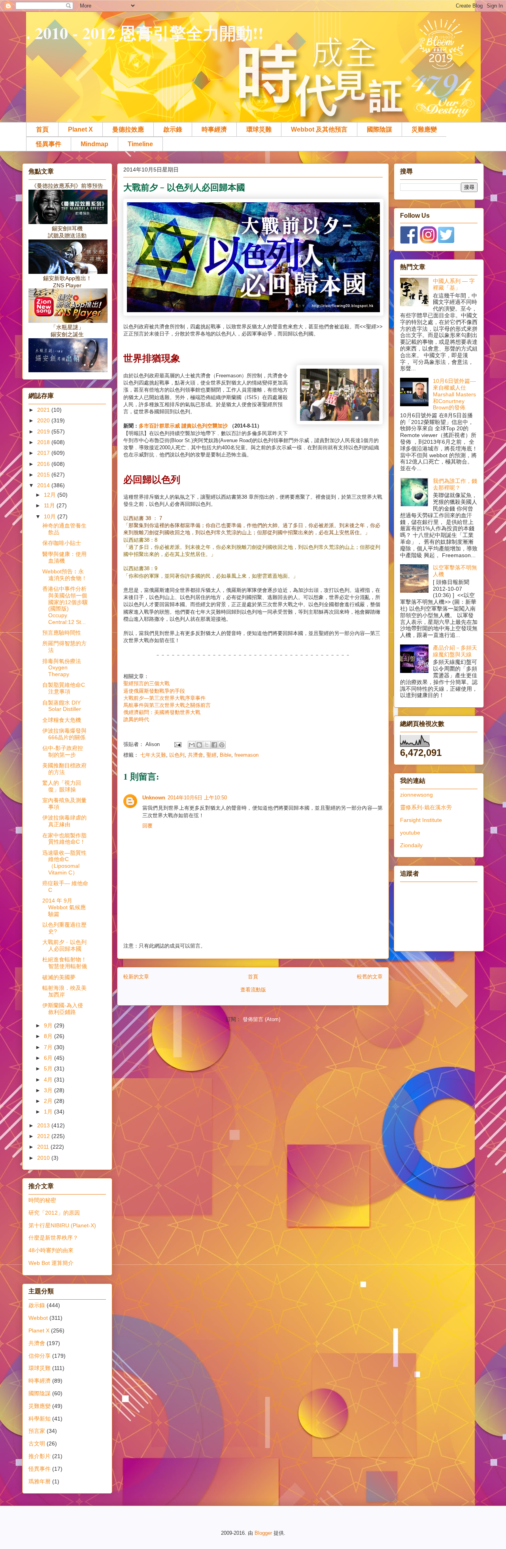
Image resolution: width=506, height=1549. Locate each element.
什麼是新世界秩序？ (53, 1237)
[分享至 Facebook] (214, 745)
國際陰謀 (379, 129)
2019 (44, 431)
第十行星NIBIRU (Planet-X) (62, 1225)
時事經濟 (214, 129)
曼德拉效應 (128, 129)
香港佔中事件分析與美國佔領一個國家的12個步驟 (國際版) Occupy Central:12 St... (65, 605)
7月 (49, 1047)
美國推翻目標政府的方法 (64, 768)
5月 (49, 1068)
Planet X (80, 129)
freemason (246, 755)
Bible (225, 755)
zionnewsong (416, 794)
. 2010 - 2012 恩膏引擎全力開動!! (145, 33)
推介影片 (39, 1456)
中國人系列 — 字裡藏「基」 (454, 284)
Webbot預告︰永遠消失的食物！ (64, 574)
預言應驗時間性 (61, 632)
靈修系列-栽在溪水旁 (426, 807)
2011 (44, 1147)
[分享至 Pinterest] (222, 745)
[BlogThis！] (199, 745)
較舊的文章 (370, 977)
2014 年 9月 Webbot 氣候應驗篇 (64, 907)
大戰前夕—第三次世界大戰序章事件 (164, 698)
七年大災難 (153, 755)
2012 (44, 1136)
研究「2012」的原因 (54, 1213)
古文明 (36, 1443)
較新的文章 (136, 977)
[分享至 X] (207, 745)
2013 (44, 1125)
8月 (49, 1036)
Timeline (140, 144)
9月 (49, 1025)
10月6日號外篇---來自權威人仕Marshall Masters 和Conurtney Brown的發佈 (454, 394)
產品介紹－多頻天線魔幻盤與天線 (455, 651)
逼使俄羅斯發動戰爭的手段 (154, 691)
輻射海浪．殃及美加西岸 (64, 991)
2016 (44, 464)
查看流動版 (253, 990)
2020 (44, 420)
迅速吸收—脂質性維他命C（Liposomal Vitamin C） (64, 863)
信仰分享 (39, 1356)
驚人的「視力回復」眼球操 (61, 786)
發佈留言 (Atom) (261, 1019)
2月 (49, 1101)
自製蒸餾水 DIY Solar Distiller (61, 705)
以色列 (177, 755)
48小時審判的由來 (51, 1250)
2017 (44, 453)
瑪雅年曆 (39, 1481)
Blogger (263, 1533)
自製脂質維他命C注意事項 (63, 688)
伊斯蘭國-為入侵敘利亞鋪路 (62, 1008)
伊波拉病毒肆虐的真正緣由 (64, 820)
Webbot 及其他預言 (319, 129)
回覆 (147, 826)
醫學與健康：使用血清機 (64, 557)
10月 (50, 516)
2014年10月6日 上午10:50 (197, 798)
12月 (50, 495)
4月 (49, 1079)
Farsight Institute (421, 820)
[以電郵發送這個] (192, 745)
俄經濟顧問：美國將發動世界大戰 (161, 712)
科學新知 (39, 1418)
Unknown (153, 798)
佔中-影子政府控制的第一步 (62, 751)
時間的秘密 (42, 1200)
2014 (44, 485)
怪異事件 (48, 144)
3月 (49, 1090)
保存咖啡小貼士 (61, 543)
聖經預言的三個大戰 (146, 683)
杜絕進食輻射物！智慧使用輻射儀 (64, 962)
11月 (50, 505)
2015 (44, 474)
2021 (44, 410)
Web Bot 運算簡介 (51, 1263)
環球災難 (259, 129)
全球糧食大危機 (61, 720)
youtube (410, 832)
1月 (49, 1111)
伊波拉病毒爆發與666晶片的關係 (64, 734)
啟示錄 (172, 129)
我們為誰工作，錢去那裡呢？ (455, 484)
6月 (49, 1058)
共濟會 (195, 755)
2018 (44, 442)
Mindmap (94, 144)
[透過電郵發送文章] (177, 744)
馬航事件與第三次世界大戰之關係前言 (167, 705)
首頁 (42, 129)
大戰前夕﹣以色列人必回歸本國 (64, 945)
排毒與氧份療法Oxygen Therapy (61, 668)
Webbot (38, 1318)
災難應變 (424, 129)
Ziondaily (411, 845)
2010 (44, 1158)
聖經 (211, 755)
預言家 (36, 1431)
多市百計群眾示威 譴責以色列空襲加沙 (183, 426)
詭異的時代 (136, 719)
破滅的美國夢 (59, 977)
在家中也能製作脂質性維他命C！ (64, 838)
